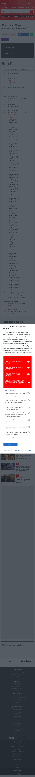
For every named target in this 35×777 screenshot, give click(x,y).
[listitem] (17, 357)
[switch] (28, 362)
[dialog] (17, 389)
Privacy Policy (27, 450)
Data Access (17, 450)
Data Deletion (8, 450)
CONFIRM (10, 444)
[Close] (31, 327)
